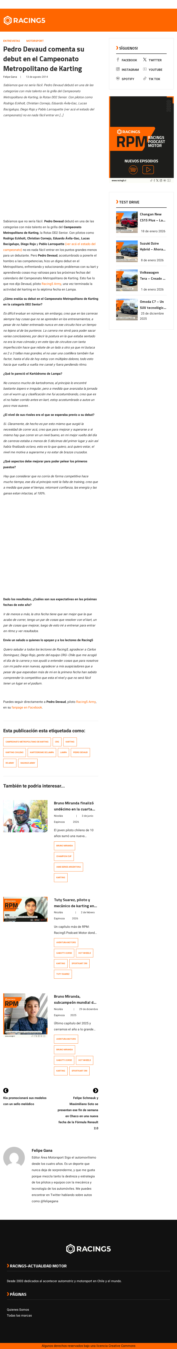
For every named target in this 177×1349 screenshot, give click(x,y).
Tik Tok (154, 79)
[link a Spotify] (163, 4)
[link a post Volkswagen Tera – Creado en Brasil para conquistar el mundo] (127, 290)
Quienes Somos (18, 1309)
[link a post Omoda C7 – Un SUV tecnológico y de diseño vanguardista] (127, 319)
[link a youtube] (159, 4)
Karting (70, 741)
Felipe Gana (10, 77)
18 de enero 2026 (153, 231)
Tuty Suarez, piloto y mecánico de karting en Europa (74, 906)
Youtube (155, 70)
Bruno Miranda (64, 845)
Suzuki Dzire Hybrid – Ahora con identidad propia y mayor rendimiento (151, 247)
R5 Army (10, 763)
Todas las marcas (19, 1315)
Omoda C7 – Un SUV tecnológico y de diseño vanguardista (153, 305)
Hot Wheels (84, 953)
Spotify (128, 79)
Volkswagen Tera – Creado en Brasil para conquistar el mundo (153, 276)
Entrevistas (11, 41)
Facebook (129, 60)
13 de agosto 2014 (37, 77)
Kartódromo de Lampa (42, 752)
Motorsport (35, 41)
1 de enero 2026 (152, 289)
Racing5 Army (51, 284)
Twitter (155, 60)
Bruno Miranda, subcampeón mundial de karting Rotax (75, 1002)
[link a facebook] (146, 4)
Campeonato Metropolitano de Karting (27, 741)
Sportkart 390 (79, 963)
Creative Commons (122, 1346)
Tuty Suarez (63, 974)
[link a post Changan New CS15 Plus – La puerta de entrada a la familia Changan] (127, 232)
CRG (57, 741)
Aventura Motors (66, 942)
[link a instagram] (155, 4)
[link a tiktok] (168, 4)
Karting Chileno (15, 752)
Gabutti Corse (64, 953)
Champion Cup (63, 856)
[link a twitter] (151, 4)
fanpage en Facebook (26, 707)
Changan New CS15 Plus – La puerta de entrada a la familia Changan (153, 217)
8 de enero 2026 (152, 260)
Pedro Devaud (80, 752)
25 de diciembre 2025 (152, 316)
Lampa (63, 752)
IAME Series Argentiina (68, 866)
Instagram (130, 70)
